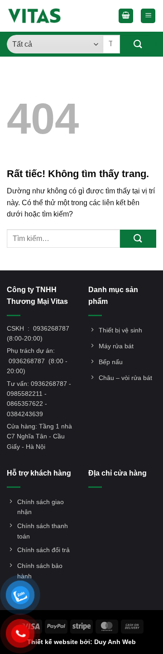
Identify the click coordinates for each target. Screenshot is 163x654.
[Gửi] (138, 44)
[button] (126, 16)
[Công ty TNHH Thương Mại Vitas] (37, 16)
